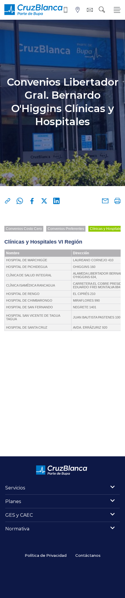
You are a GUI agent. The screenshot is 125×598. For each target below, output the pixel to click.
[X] (44, 201)
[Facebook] (32, 201)
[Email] (105, 200)
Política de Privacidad (46, 555)
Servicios (15, 487)
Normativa (17, 528)
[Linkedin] (56, 201)
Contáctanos (88, 555)
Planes (13, 501)
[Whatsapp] (20, 201)
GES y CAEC (19, 515)
